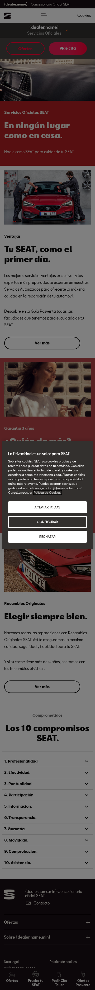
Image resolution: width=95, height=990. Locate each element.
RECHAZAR (47, 536)
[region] (47, 495)
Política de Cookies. (47, 492)
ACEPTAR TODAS (47, 507)
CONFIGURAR (47, 522)
